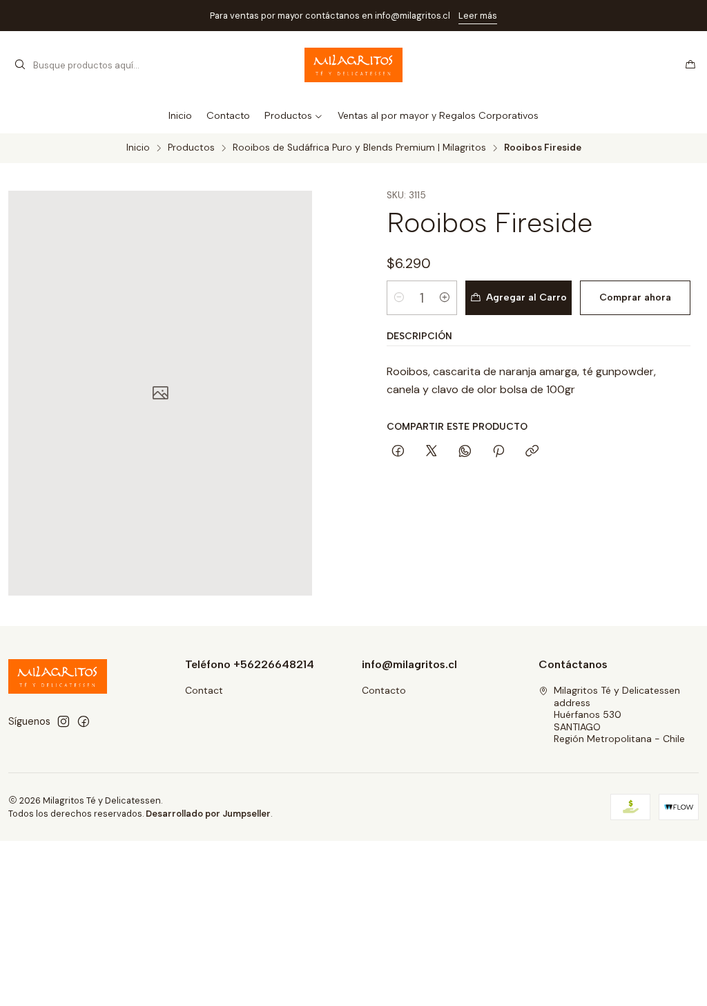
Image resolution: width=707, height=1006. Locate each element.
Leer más (477, 15)
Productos (191, 148)
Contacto (384, 690)
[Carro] (690, 65)
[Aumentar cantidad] (444, 297)
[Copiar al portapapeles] (532, 451)
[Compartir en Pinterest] (498, 451)
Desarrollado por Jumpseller (208, 813)
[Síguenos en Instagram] (63, 721)
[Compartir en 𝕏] (431, 451)
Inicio (138, 148)
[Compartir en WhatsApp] (465, 451)
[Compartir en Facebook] (398, 451)
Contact (204, 690)
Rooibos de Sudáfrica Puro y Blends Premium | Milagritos (359, 148)
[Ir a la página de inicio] (353, 65)
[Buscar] (20, 65)
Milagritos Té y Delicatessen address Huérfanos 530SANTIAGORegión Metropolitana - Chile (619, 714)
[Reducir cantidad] (399, 297)
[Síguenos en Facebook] (83, 721)
